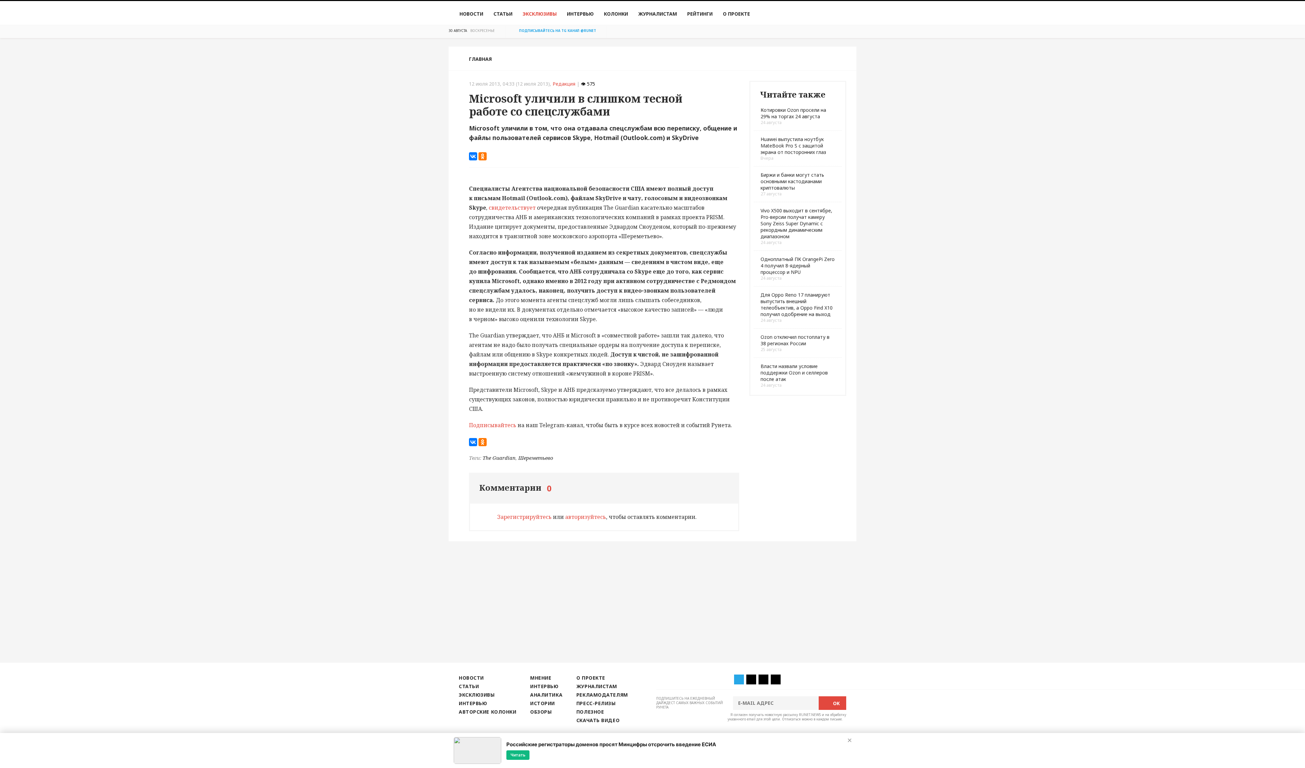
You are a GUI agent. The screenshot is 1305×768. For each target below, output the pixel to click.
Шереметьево (535, 457)
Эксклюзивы (540, 14)
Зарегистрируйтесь (524, 517)
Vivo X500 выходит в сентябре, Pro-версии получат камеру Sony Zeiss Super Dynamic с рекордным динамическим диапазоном (796, 223)
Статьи (502, 14)
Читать (517, 754)
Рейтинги (700, 14)
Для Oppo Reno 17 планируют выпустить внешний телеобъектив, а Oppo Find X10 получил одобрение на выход (797, 304)
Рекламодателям (602, 695)
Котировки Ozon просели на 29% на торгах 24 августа (793, 113)
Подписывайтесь (492, 425)
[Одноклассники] (482, 156)
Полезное (590, 712)
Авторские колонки (487, 712)
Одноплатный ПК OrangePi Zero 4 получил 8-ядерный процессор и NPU (798, 265)
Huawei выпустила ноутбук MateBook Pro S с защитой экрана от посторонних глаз (793, 145)
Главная (480, 59)
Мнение (540, 678)
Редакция (564, 84)
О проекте (736, 14)
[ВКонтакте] (473, 156)
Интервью (580, 14)
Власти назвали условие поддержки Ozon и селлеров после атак (794, 372)
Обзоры (541, 712)
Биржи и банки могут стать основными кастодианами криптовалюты (792, 181)
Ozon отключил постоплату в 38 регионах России (795, 340)
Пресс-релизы (596, 703)
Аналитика (546, 695)
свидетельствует (512, 207)
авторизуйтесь (585, 517)
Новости (471, 14)
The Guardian (499, 457)
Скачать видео (598, 720)
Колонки (616, 14)
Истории (542, 703)
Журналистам (657, 14)
